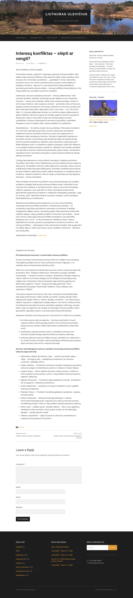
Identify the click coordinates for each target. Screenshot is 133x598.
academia (19, 547)
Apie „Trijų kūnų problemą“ (60, 547)
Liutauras (30, 63)
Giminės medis (21, 38)
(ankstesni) (93, 126)
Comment (20, 464)
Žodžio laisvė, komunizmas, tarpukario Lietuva (68, 436)
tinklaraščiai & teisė (22, 571)
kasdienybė (20, 555)
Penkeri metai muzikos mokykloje (28, 435)
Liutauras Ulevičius (67, 14)
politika (21, 427)
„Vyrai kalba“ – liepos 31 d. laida (62, 551)
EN (17, 551)
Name (18, 487)
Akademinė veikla (36, 38)
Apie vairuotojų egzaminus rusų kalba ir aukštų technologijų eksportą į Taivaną (102, 119)
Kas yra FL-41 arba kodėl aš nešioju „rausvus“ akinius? (63, 560)
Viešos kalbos (52, 38)
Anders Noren (107, 590)
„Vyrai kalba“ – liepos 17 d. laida (62, 565)
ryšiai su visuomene (22, 567)
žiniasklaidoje (20, 575)
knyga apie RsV (21, 559)
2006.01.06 (20, 63)
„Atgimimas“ (42, 235)
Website (19, 507)
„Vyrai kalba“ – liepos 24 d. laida (62, 555)
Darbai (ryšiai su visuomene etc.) (73, 38)
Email (18, 497)
